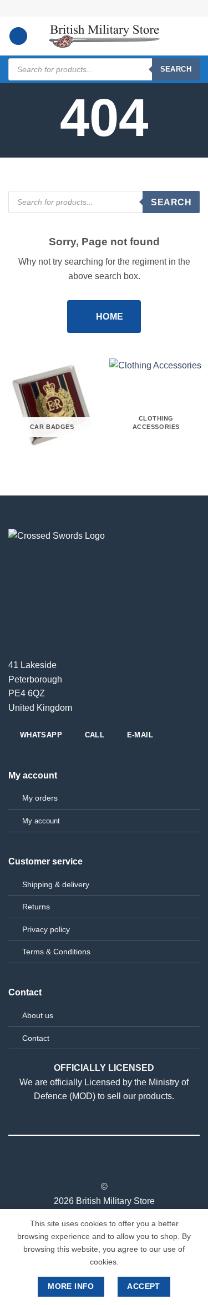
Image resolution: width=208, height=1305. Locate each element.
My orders (40, 797)
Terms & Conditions (56, 951)
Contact (35, 1038)
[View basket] (194, 36)
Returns (36, 906)
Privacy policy (46, 929)
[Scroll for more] (104, 132)
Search (175, 69)
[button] (18, 36)
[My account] (175, 36)
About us (37, 1015)
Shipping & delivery (55, 884)
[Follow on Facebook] (103, 1167)
